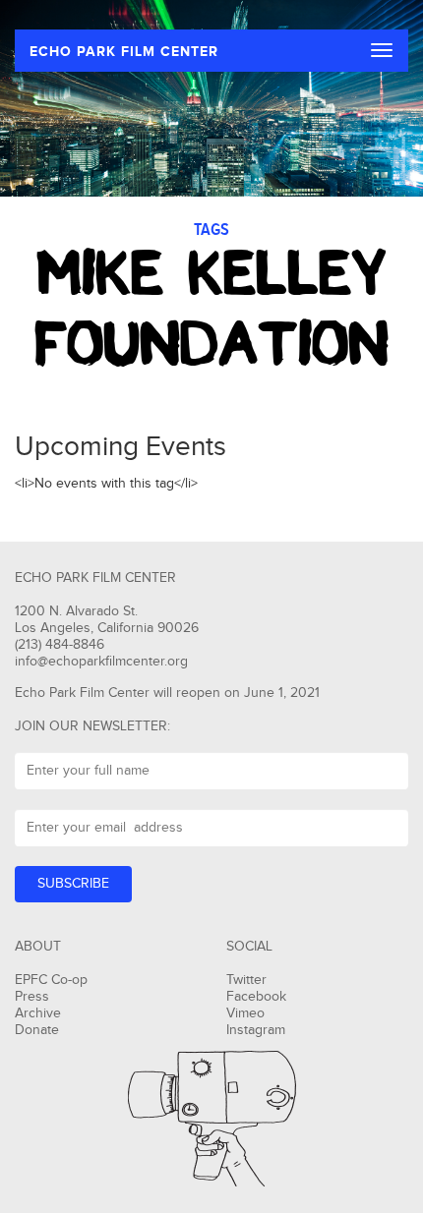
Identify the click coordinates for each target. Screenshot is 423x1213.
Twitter (246, 980)
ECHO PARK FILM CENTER (124, 51)
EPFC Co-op (51, 980)
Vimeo (245, 1013)
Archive (38, 1013)
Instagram (255, 1030)
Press (32, 997)
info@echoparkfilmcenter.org (101, 661)
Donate (37, 1030)
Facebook (256, 997)
